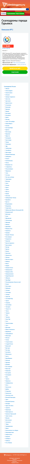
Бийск (7, 117)
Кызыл (7, 251)
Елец (7, 216)
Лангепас (8, 253)
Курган (7, 249)
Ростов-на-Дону (10, 177)
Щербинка (8, 331)
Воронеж (8, 134)
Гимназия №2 (7, 29)
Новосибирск (9, 123)
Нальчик (8, 360)
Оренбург (8, 280)
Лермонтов (8, 255)
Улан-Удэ (8, 319)
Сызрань (8, 302)
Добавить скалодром (14, 458)
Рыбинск (8, 440)
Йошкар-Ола (9, 228)
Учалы (7, 339)
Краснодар (8, 140)
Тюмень (8, 317)
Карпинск (8, 230)
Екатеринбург (9, 127)
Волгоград (8, 131)
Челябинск (8, 150)
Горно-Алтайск (9, 405)
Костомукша (9, 366)
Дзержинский (9, 212)
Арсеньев (8, 101)
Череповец (8, 179)
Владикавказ (9, 204)
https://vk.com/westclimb (19, 62)
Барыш (7, 111)
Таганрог (8, 307)
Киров (7, 193)
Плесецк (8, 195)
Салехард (8, 292)
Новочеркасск (9, 411)
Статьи (3, 13)
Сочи (7, 173)
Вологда (8, 181)
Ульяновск (8, 144)
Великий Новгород (10, 397)
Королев (8, 241)
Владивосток (9, 164)
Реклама (15, 459)
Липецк (7, 257)
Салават (8, 290)
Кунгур (7, 247)
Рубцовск (8, 288)
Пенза (7, 162)
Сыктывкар (8, 304)
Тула (7, 315)
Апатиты (8, 99)
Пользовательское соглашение (14, 460)
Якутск (7, 191)
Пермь (7, 142)
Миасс (7, 263)
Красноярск (9, 245)
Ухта (7, 321)
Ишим (7, 428)
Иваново (8, 222)
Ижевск (7, 224)
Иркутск (8, 136)
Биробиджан (9, 358)
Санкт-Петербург (10, 121)
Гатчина (8, 175)
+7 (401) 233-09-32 (21, 64)
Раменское (8, 393)
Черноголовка (9, 323)
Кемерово (8, 138)
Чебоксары (8, 148)
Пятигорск (8, 286)
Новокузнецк (9, 269)
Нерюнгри (8, 409)
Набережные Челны (11, 197)
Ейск (7, 377)
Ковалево (8, 370)
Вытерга (8, 348)
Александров (9, 90)
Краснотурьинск (10, 243)
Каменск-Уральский (11, 414)
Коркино (8, 436)
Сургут (7, 300)
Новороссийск (9, 271)
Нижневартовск (10, 432)
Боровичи (8, 199)
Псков (7, 284)
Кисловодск (9, 237)
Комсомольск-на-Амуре (12, 430)
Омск (7, 183)
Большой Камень (10, 401)
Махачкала (8, 354)
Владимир (8, 206)
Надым (7, 265)
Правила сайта (15, 462)
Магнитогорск (9, 259)
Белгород (8, 113)
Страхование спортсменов (15, 13)
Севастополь (9, 416)
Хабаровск (8, 156)
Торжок (7, 313)
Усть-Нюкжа (9, 442)
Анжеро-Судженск (10, 97)
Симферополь (9, 383)
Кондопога (8, 239)
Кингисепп (8, 387)
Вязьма (7, 418)
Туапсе (7, 379)
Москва (7, 119)
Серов (7, 189)
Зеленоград (9, 220)
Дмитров (8, 214)
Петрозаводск (9, 169)
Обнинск (8, 278)
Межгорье (8, 335)
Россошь (8, 350)
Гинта (7, 356)
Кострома (8, 372)
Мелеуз (8, 337)
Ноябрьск (8, 438)
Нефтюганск (9, 434)
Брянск (7, 129)
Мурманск (8, 171)
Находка (8, 403)
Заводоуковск (9, 426)
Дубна (7, 389)
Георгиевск (8, 208)
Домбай (8, 364)
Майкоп (8, 261)
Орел (7, 399)
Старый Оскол (9, 344)
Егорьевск (8, 391)
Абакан (7, 88)
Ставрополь (9, 167)
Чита (7, 325)
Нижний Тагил (9, 267)
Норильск (8, 381)
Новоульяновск (9, 274)
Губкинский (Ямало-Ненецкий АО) (14, 210)
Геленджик (8, 374)
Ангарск (8, 94)
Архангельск (9, 103)
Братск (7, 202)
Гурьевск (8, 362)
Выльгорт (8, 368)
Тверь (7, 424)
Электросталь (9, 395)
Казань (7, 125)
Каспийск (8, 352)
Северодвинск (9, 333)
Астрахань (8, 105)
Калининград (9, 160)
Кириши (8, 232)
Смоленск (8, 422)
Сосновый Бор (9, 298)
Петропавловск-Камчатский (13, 282)
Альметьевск (9, 92)
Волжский (8, 346)
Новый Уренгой (9, 276)
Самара (8, 294)
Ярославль (8, 152)
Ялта (7, 385)
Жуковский (8, 218)
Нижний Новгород (10, 154)
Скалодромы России (10, 86)
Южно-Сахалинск (10, 329)
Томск (7, 311)
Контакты (14, 461)
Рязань (7, 185)
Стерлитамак (9, 342)
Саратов (8, 296)
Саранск (8, 407)
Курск (7, 187)
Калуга (7, 158)
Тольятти (8, 309)
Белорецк (8, 115)
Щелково (8, 327)
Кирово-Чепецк (10, 234)
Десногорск (9, 420)
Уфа (7, 146)
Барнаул (8, 109)
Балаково (8, 107)
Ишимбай (8, 226)
